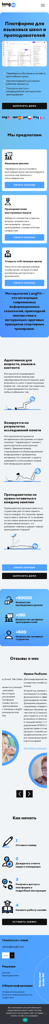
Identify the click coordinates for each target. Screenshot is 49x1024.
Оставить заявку (25, 922)
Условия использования (13, 992)
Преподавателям (10, 975)
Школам (6, 972)
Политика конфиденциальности (17, 994)
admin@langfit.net (13, 946)
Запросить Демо (24, 106)
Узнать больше (24, 185)
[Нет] (45, 1014)
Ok (25, 1020)
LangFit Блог (8, 997)
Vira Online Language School (16, 748)
